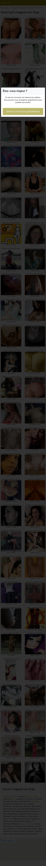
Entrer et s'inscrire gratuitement (23, 111)
